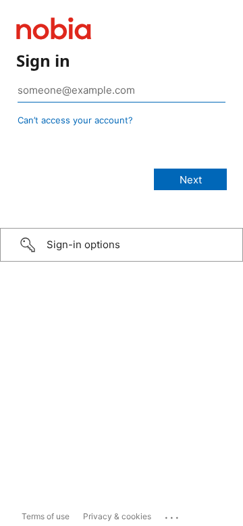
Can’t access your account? (75, 120)
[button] (121, 245)
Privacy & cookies (117, 516)
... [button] (173, 514)
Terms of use (46, 516)
